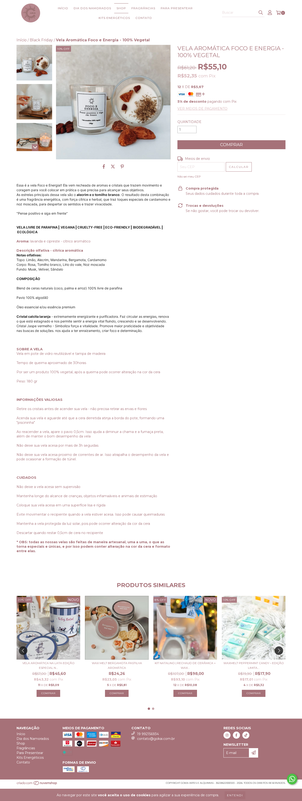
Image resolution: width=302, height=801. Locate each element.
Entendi (235, 795)
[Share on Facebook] (104, 166)
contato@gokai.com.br (156, 739)
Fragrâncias (143, 8)
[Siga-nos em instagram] (227, 735)
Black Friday (41, 40)
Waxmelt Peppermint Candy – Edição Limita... (253, 665)
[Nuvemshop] (37, 784)
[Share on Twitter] (113, 166)
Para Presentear (177, 8)
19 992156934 (148, 734)
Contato (143, 18)
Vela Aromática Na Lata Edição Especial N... (48, 665)
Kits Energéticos (114, 18)
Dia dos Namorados (92, 8)
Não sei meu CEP (189, 176)
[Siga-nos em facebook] (236, 735)
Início (63, 8)
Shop (121, 8)
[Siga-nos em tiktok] (245, 735)
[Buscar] (260, 12)
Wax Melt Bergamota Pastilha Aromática (117, 665)
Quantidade (189, 122)
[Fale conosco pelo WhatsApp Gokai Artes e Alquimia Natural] (292, 779)
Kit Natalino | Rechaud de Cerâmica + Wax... (185, 665)
